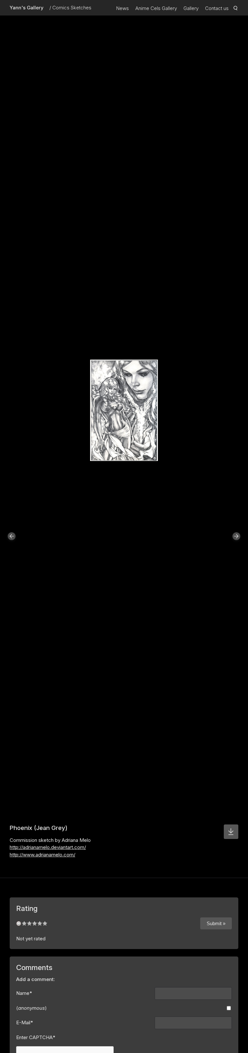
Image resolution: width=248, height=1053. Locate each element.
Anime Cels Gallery (156, 8)
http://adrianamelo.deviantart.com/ (48, 847)
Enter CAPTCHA (36, 1037)
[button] (12, 536)
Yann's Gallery (27, 8)
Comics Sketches (71, 8)
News (122, 8)
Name (24, 993)
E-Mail (24, 1022)
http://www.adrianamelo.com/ (42, 855)
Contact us (217, 8)
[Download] (231, 831)
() (31, 1008)
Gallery (191, 8)
